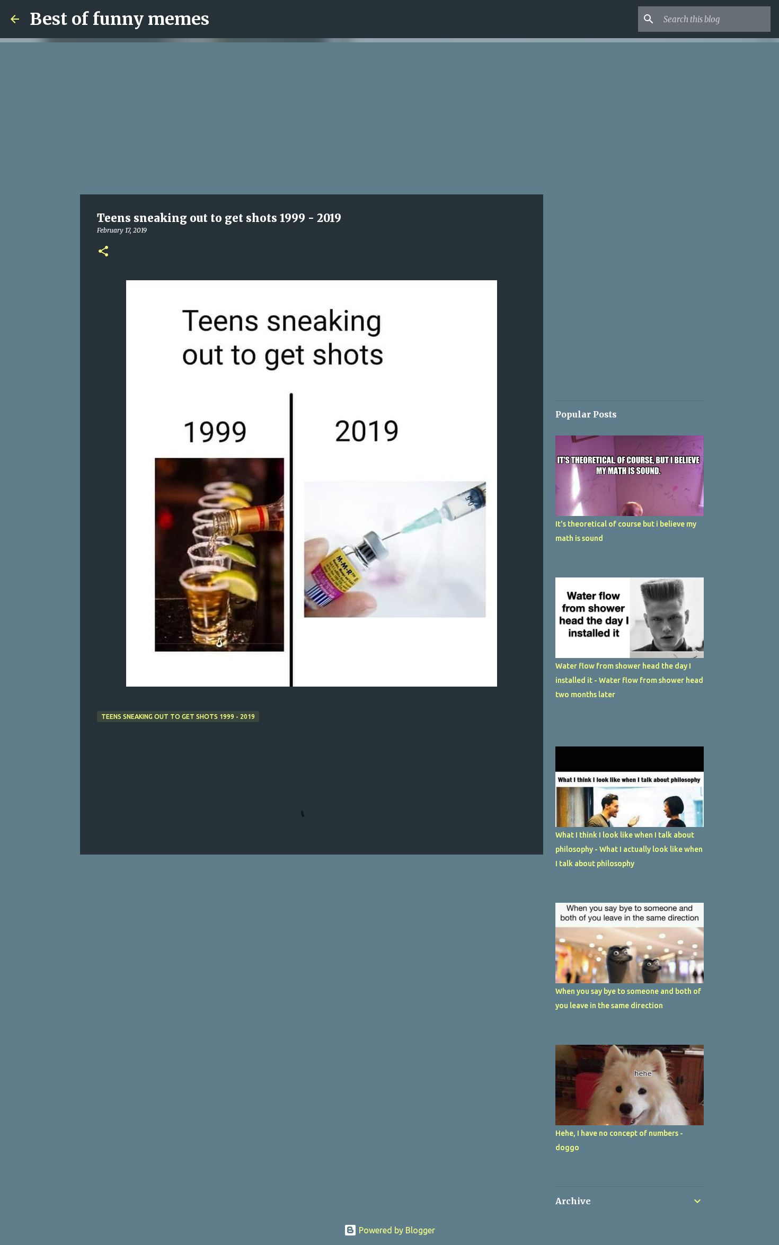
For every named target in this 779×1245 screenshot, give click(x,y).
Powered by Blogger (396, 1230)
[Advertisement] (311, 116)
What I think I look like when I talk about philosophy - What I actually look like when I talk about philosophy (629, 849)
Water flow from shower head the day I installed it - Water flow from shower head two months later (629, 680)
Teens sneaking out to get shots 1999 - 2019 (178, 716)
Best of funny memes (119, 19)
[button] (103, 252)
